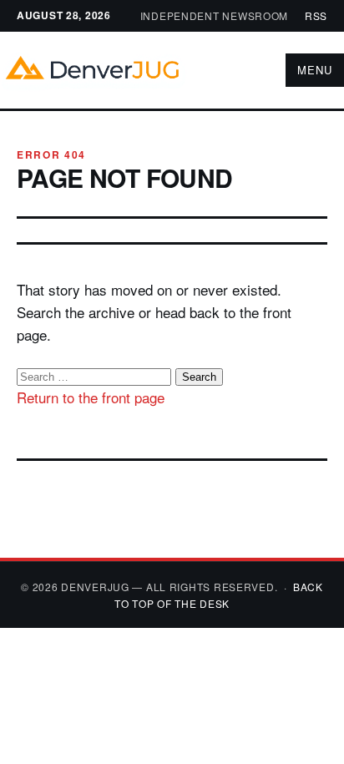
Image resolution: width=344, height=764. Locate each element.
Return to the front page (90, 397)
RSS (316, 15)
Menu (314, 70)
